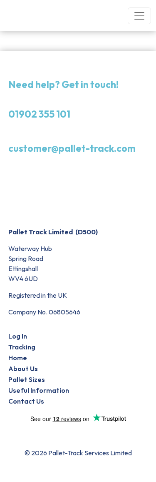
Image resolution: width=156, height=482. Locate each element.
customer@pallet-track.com (72, 148)
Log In (17, 336)
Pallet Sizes (26, 379)
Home (17, 358)
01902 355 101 (39, 114)
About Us (23, 368)
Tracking (21, 347)
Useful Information (38, 390)
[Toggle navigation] (139, 16)
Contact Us (26, 401)
